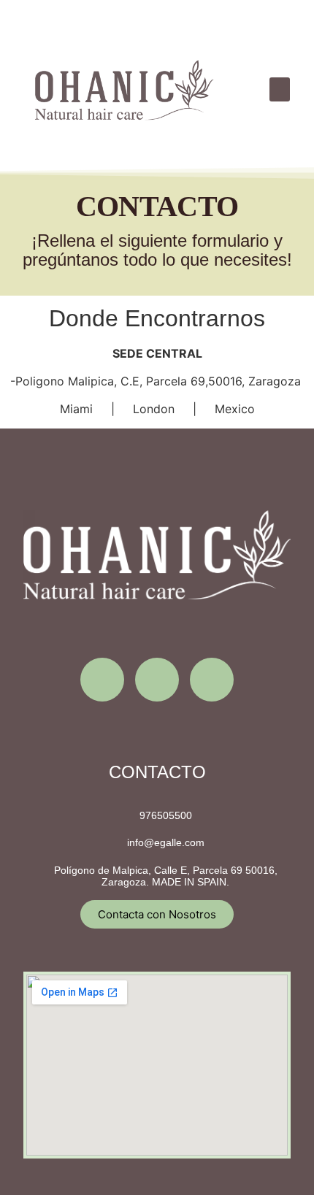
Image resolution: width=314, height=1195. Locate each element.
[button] (279, 89)
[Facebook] (157, 680)
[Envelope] (212, 680)
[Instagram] (102, 680)
